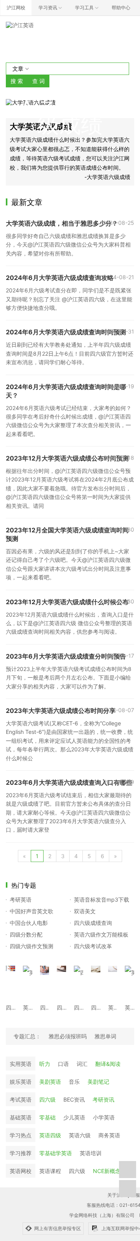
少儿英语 (74, 1117)
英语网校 (21, 1171)
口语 (63, 1063)
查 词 (38, 81)
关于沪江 (116, 1195)
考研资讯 (103, 1099)
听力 (44, 1063)
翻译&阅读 (108, 1063)
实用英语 (21, 1063)
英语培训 (91, 1153)
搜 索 (16, 81)
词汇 (82, 1063)
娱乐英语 (21, 1081)
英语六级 (80, 1135)
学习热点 (21, 1135)
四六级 (47, 1099)
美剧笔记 (98, 1081)
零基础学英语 (55, 1153)
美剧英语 (50, 1081)
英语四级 (50, 1135)
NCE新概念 (107, 1171)
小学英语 (104, 1117)
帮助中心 (121, 7)
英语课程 (50, 1171)
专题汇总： (27, 1036)
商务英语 (109, 1135)
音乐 (74, 1081)
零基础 (47, 1117)
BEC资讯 (74, 1099)
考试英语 (21, 1099)
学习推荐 (21, 1153)
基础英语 (21, 1117)
